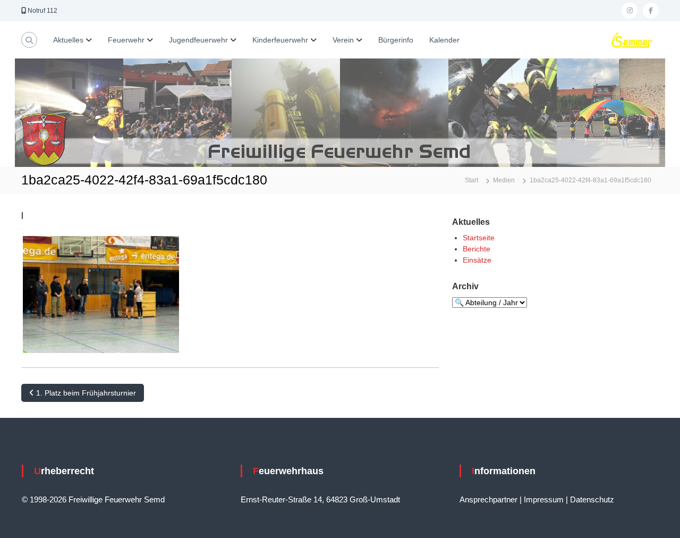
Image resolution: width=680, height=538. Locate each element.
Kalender (444, 40)
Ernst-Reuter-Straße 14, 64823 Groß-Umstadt (320, 499)
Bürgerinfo (395, 40)
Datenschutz (592, 499)
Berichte (476, 249)
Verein (343, 40)
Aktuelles (68, 40)
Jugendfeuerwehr (198, 40)
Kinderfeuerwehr (280, 40)
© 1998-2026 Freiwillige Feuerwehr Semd (93, 499)
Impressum (544, 499)
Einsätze (477, 260)
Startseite (479, 237)
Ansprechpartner (488, 499)
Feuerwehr (126, 40)
